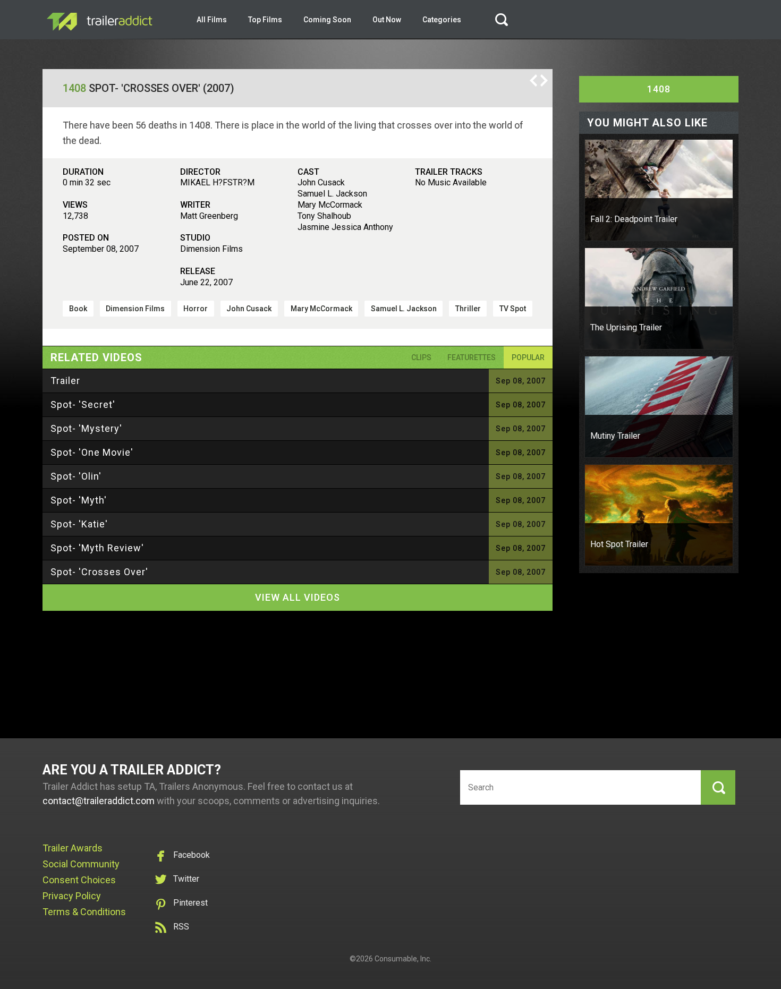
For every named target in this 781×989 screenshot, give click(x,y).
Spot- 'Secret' (82, 404)
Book (78, 308)
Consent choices (79, 879)
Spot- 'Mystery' (86, 428)
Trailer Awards (73, 848)
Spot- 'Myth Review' (97, 547)
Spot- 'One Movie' (91, 452)
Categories (441, 19)
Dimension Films (135, 308)
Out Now (386, 19)
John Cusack (248, 308)
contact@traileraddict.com (99, 800)
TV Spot (512, 308)
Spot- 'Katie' (79, 524)
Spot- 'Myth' (78, 500)
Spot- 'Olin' (75, 476)
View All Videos (297, 597)
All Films (212, 19)
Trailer (65, 380)
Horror (195, 308)
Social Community (81, 863)
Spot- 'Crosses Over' (99, 571)
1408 (74, 88)
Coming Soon (327, 19)
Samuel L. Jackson (404, 308)
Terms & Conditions (84, 911)
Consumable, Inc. (403, 958)
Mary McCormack (321, 308)
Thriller (468, 308)
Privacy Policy (72, 895)
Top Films (265, 19)
